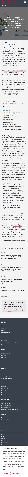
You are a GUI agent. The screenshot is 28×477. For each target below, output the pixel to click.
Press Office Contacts (6, 390)
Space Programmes (5, 376)
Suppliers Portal (5, 419)
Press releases (4, 386)
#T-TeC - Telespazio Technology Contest (10, 342)
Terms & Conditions (5, 423)
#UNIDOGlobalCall (8, 103)
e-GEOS (12, 89)
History (3, 330)
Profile (2, 326)
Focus (2, 394)
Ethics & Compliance (6, 332)
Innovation (3, 337)
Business (3, 368)
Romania (3, 444)
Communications (5, 374)
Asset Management (5, 407)
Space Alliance (4, 362)
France (3, 436)
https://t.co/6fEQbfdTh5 (10, 124)
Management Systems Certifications (9, 409)
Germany (3, 438)
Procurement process (6, 417)
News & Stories (4, 388)
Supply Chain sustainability (7, 426)
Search (22, 2)
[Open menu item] (25, 2)
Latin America (4, 442)
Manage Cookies (15, 473)
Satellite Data (4, 372)
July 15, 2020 (18, 129)
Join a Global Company (6, 353)
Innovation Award (5, 344)
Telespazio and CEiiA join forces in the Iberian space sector (12, 280)
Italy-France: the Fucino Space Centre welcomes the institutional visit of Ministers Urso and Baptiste (12, 256)
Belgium (3, 434)
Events (2, 392)
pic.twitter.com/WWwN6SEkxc (12, 126)
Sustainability (4, 340)
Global (3, 430)
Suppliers (3, 414)
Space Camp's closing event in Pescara (12, 290)
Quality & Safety (5, 399)
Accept (6, 473)
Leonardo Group (17, 225)
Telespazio (5, 5)
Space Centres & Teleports (7, 378)
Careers (3, 349)
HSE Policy (3, 355)
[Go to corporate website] (7, 2)
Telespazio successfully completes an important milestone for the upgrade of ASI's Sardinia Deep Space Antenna (12, 269)
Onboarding (4, 357)
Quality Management (6, 403)
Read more (4, 296)
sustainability (10, 227)
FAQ (2, 421)
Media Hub (3, 382)
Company (3, 322)
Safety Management (6, 405)
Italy (2, 440)
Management (4, 328)
